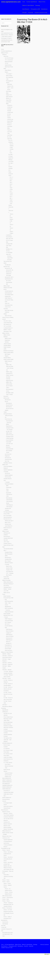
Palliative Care (8, 776)
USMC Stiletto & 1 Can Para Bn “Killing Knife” (9, 300)
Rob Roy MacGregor (8, 722)
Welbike (6, 410)
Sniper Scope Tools (11, 201)
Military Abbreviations (8, 582)
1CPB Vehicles (9, 506)
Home (23, 1)
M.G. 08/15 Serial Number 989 (9, 282)
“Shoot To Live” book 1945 (9, 131)
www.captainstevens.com (11, 2)
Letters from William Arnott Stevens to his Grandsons (8, 759)
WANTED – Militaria (6, 653)
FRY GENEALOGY (6, 783)
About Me (24, 12)
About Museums (25, 9)
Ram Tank (7, 461)
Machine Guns (7, 266)
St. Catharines (7, 748)
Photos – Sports (6, 881)
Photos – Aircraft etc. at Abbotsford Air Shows (8, 853)
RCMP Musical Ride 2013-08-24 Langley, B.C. (9, 631)
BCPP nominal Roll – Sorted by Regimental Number (9, 610)
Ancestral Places (6, 799)
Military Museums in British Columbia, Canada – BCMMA (7, 832)
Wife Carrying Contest (7, 895)
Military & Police (42, 1)
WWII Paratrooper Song (8, 487)
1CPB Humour (9, 494)
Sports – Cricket (7, 883)
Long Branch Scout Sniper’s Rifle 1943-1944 (9, 236)
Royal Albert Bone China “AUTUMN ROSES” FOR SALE (7, 934)
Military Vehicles (5, 333)
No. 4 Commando (7, 515)
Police (3, 594)
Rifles (5, 68)
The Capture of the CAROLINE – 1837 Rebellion (8, 739)
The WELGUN (7, 264)
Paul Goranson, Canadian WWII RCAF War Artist (8, 538)
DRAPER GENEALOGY (7, 781)
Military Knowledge (6, 580)
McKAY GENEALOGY (6, 797)
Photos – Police (5, 880)
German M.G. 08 (8, 268)
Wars (3, 547)
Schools (4, 801)
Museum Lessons (6, 811)
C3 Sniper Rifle (9, 243)
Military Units (5, 464)
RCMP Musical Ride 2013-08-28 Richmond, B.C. (9, 636)
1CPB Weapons (9, 505)
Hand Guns (6, 56)
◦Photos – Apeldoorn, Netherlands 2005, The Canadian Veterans (8, 904)
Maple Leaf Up (7, 592)
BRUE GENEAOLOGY (6, 778)
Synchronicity (5, 922)
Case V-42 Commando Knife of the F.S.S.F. (8, 305)
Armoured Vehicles (8, 413)
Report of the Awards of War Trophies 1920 (9, 568)
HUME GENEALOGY (6, 788)
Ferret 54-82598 (9, 448)
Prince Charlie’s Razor (8, 717)
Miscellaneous (44, 9)
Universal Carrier (8, 459)
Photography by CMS (35, 9)
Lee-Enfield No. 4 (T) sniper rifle (9, 137)
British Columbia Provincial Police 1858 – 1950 (8, 598)
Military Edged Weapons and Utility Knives (8, 287)
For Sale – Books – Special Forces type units (8, 694)
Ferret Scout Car (8, 419)
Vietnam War (6, 578)
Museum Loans (7, 825)
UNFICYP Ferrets (9, 434)
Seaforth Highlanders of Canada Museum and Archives (8, 841)
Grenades (6, 308)
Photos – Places (6, 901)
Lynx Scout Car (8, 454)
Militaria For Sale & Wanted (28, 5)
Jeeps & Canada (7, 343)
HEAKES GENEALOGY (7, 787)
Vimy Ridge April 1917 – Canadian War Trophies (9, 573)
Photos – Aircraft (6, 850)
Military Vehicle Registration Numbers (8, 340)
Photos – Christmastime (7, 897)
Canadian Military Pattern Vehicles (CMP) (7, 347)
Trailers (5, 412)
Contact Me (30, 12)
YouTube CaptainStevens (31, 1)
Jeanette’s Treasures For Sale (40, 12)
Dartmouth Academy (8, 806)
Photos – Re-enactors (7, 908)
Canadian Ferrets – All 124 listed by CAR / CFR (9, 429)
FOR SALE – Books (6, 678)
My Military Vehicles (8, 462)
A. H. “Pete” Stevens (8, 762)
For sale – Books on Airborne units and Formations (8, 689)
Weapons (4, 54)
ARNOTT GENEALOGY (7, 780)
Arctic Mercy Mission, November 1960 (9, 766)
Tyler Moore (46, 944)
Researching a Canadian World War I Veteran (8, 559)
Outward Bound (7, 808)
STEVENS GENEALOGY (7, 743)
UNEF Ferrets (9, 433)
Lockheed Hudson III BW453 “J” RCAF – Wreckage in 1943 (8, 329)
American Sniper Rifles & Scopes (10, 258)
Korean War (6, 576)
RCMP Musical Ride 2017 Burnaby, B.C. (9, 641)
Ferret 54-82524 (9, 440)
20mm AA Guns (8, 315)
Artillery (5, 313)
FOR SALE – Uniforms (7, 662)
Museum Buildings (7, 827)
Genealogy (37, 5)
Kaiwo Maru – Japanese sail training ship (8, 876)
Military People (5, 531)
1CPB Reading (9, 499)
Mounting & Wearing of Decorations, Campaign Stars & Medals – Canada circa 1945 (8, 587)
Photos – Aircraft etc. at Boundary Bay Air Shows (8, 859)
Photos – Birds (5, 899)
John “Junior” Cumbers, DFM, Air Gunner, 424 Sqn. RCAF (8, 543)
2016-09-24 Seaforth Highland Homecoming (8, 475)
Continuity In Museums (8, 816)
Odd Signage (5, 923)
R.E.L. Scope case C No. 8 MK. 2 (11, 195)
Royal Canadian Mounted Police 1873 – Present (8, 615)
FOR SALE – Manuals (6, 669)
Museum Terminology (8, 829)
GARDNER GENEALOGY (7, 785)
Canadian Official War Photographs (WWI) (8, 554)
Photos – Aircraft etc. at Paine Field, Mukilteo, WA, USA (8, 864)
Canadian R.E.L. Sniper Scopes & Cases (11, 172)
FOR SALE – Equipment (7, 664)
